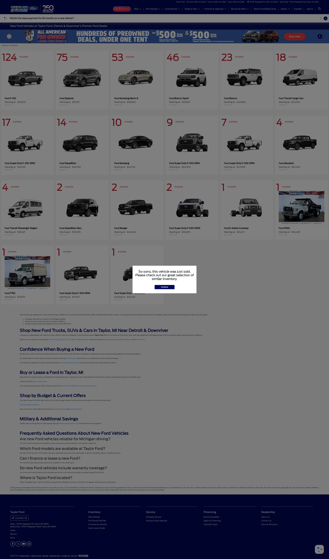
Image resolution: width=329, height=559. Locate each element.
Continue (164, 287)
